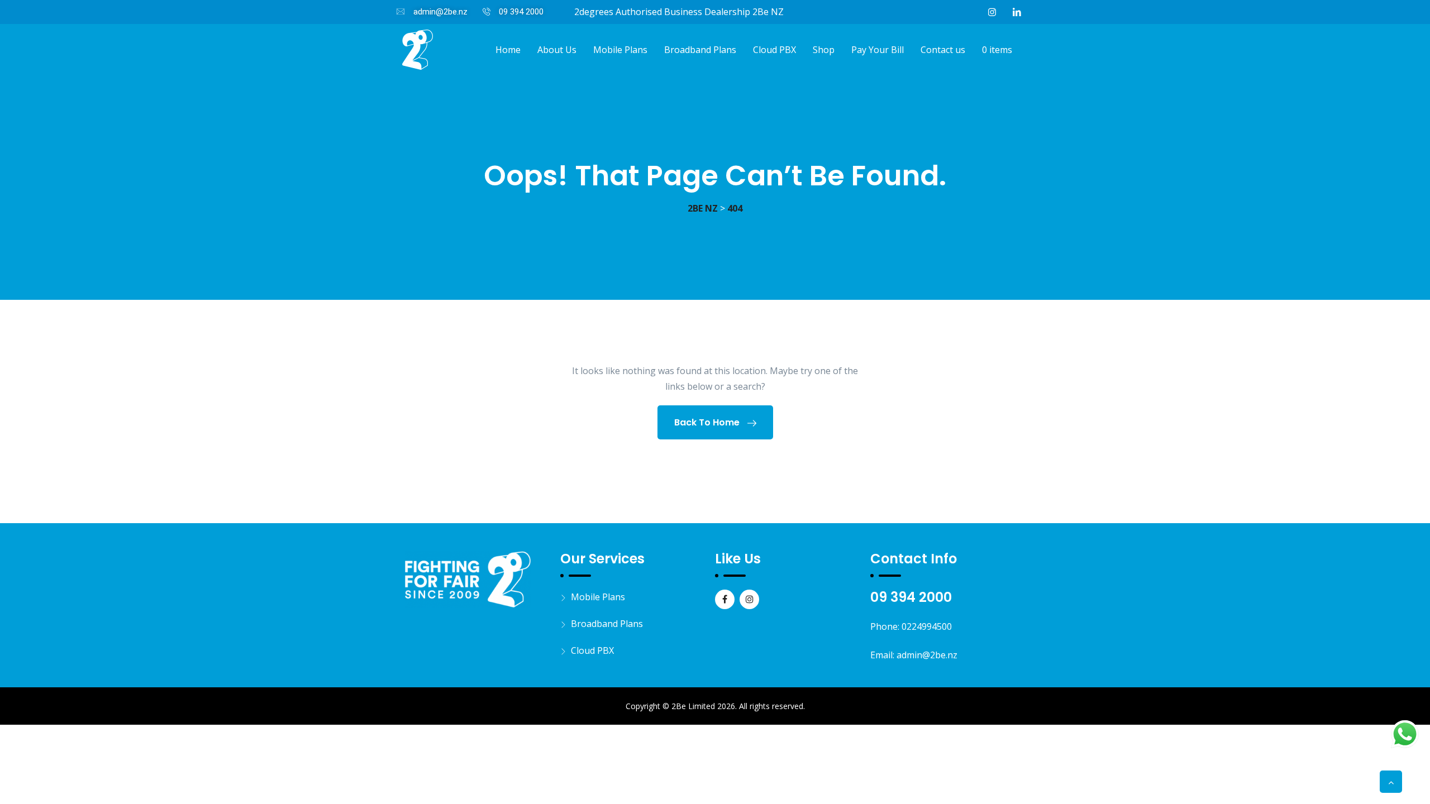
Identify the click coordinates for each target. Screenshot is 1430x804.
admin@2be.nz (927, 655)
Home (508, 50)
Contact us (943, 50)
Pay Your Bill (877, 50)
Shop (824, 50)
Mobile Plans (620, 50)
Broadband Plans (700, 50)
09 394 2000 (911, 597)
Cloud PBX (774, 50)
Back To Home (708, 422)
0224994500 (927, 626)
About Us (556, 50)
